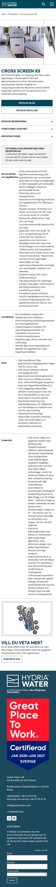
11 (21, 619)
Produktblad (27, 103)
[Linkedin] (14, 818)
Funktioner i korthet (14, 129)
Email (10, 854)
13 (32, 609)
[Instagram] (9, 818)
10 (19, 608)
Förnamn (11, 863)
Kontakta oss (12, 659)
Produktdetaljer (27, 111)
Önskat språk (13, 871)
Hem (3, 14)
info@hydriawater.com (19, 806)
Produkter (13, 14)
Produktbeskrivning (13, 122)
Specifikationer (10, 136)
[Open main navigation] (52, 4)
